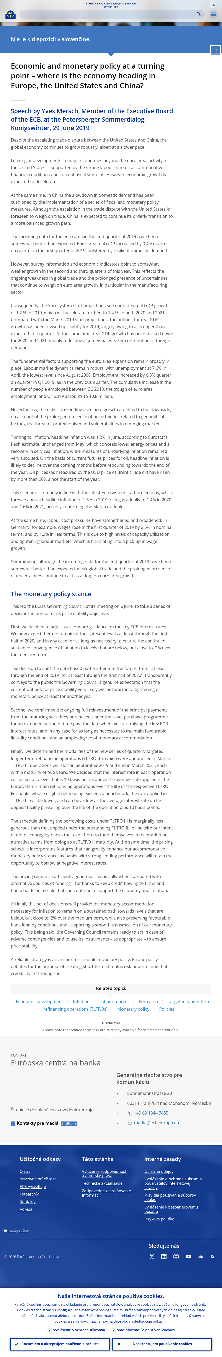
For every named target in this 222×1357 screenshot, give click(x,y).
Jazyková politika (159, 1219)
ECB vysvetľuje (33, 1187)
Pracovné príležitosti (38, 1179)
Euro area (148, 1002)
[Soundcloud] (200, 1256)
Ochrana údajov (158, 1172)
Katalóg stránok (18, 1230)
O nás (25, 1172)
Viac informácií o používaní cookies (146, 1330)
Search (198, 14)
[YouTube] (188, 1256)
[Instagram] (176, 1256)
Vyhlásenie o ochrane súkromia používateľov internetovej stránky (173, 1183)
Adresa (26, 1210)
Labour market (114, 1002)
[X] (152, 1256)
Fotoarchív (29, 1194)
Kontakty (28, 1202)
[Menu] (213, 14)
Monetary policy (133, 1009)
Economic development (39, 1002)
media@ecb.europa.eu (156, 1123)
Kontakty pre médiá (38, 1123)
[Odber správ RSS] (212, 1256)
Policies (166, 1009)
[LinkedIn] (164, 1256)
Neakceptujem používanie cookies (162, 1344)
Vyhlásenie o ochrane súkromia (79, 1330)
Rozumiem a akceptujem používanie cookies (59, 1344)
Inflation (81, 1002)
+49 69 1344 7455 (151, 1113)
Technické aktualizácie (102, 1184)
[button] (213, 5)
